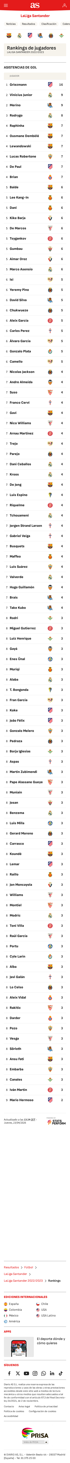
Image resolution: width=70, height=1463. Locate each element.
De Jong (15, 485)
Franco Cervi (20, 403)
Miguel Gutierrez (23, 628)
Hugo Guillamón (22, 587)
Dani (13, 208)
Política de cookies (14, 1411)
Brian (14, 177)
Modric (15, 915)
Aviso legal (24, 1406)
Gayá (13, 649)
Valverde (16, 577)
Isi (11, 280)
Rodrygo (16, 115)
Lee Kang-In (19, 197)
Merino (15, 105)
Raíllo (14, 874)
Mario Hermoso (21, 1100)
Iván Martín (18, 1090)
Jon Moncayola (21, 885)
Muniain (16, 792)
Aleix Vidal (18, 997)
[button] (35, 1442)
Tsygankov (18, 238)
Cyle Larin (17, 956)
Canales (16, 1080)
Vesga (14, 1038)
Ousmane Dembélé (24, 136)
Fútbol (28, 1267)
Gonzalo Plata (20, 351)
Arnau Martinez (21, 433)
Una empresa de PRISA (35, 1433)
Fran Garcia (18, 700)
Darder (15, 1018)
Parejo (15, 454)
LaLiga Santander (35, 16)
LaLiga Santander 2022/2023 (23, 1281)
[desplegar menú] (6, 5)
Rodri (14, 618)
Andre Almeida (21, 382)
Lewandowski (20, 146)
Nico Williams (20, 423)
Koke (14, 710)
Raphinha (17, 126)
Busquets (17, 546)
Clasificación (48, 24)
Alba (13, 967)
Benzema (17, 813)
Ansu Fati (17, 1059)
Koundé (16, 854)
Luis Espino (18, 495)
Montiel (16, 905)
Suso (13, 392)
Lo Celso (16, 987)
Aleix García (19, 321)
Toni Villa (17, 926)
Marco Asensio (21, 269)
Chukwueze (19, 310)
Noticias (11, 24)
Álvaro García (20, 341)
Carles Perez (20, 331)
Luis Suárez (19, 567)
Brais (14, 597)
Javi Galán (17, 977)
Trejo (14, 444)
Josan (14, 803)
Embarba (16, 1069)
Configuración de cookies (42, 1411)
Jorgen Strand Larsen (26, 526)
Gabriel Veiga (20, 536)
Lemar (14, 864)
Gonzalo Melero (22, 731)
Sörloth (15, 1049)
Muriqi (15, 669)
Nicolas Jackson (22, 372)
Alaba (14, 680)
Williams (16, 895)
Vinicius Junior (21, 95)
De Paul (15, 167)
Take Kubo (18, 608)
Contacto (9, 1406)
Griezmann (18, 85)
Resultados (28, 24)
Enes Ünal (17, 659)
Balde (14, 187)
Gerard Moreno (21, 833)
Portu (14, 946)
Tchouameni (19, 515)
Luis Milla (17, 823)
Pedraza (16, 741)
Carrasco (17, 844)
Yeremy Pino (19, 290)
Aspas (14, 762)
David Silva (18, 300)
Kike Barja (17, 218)
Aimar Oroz (18, 259)
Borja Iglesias (20, 751)
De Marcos (18, 228)
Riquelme (17, 505)
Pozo (13, 1028)
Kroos (14, 474)
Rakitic (15, 1008)
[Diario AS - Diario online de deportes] (35, 5)
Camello (16, 362)
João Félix (17, 721)
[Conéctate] (64, 5)
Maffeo (15, 556)
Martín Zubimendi (23, 772)
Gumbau (16, 249)
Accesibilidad (11, 1416)
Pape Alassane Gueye (26, 782)
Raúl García (18, 936)
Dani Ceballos (20, 464)
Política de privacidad (46, 1406)
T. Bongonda (19, 690)
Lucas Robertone (23, 156)
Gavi (13, 413)
